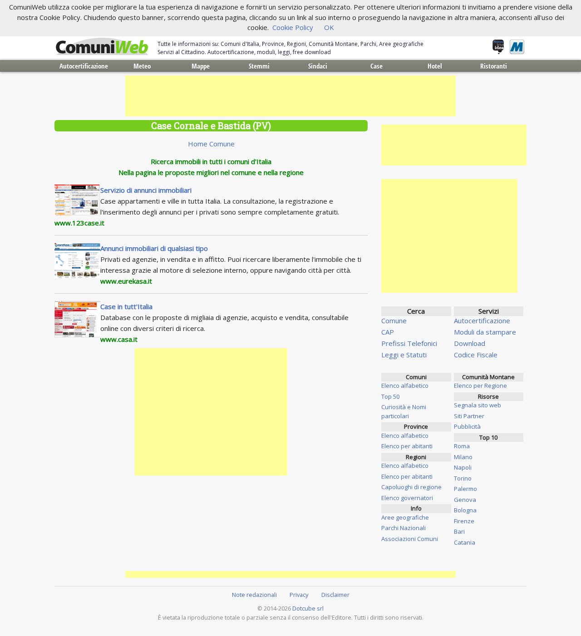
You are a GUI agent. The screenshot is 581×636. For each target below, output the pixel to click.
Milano (463, 457)
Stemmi (259, 65)
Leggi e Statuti (404, 354)
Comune (394, 320)
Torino (463, 478)
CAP (387, 331)
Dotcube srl (308, 608)
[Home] (102, 47)
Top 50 (390, 396)
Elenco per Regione (480, 385)
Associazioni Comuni (409, 539)
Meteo (142, 65)
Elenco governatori (407, 498)
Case (376, 65)
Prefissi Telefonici (409, 343)
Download (469, 343)
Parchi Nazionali (403, 528)
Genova (465, 500)
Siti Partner (469, 416)
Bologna (465, 510)
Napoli (463, 467)
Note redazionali (254, 595)
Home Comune (211, 143)
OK (329, 27)
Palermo (465, 489)
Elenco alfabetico (404, 385)
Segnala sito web (477, 405)
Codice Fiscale (475, 354)
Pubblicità (467, 426)
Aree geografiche (405, 517)
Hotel (435, 65)
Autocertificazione (83, 65)
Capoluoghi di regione (411, 487)
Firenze (464, 521)
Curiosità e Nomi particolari (403, 411)
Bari (459, 531)
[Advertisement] (290, 95)
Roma (462, 446)
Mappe (201, 65)
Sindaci (317, 65)
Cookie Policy (292, 27)
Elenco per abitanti (407, 446)
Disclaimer (335, 595)
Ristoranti (493, 65)
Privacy (299, 595)
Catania (464, 542)
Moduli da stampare (485, 331)
